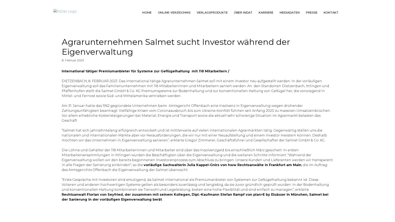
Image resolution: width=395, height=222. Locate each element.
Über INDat (243, 12)
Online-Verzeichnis (174, 12)
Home (147, 12)
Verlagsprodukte (212, 12)
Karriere (266, 12)
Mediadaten (290, 12)
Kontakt (331, 12)
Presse (311, 12)
